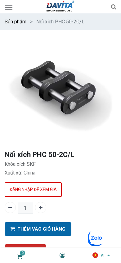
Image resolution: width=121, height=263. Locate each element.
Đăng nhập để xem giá (33, 189)
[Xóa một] (10, 207)
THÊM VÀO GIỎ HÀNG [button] (41, 229)
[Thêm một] (40, 207)
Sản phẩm (15, 22)
